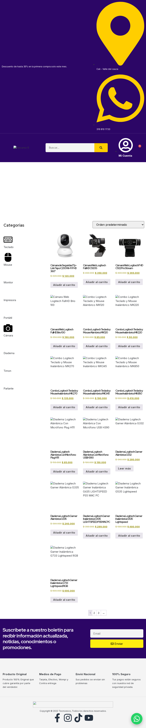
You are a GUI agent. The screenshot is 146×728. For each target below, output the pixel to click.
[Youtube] (88, 717)
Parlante (9, 388)
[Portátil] (8, 310)
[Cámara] (8, 328)
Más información (23, 197)
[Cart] (138, 148)
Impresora (10, 300)
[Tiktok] (78, 717)
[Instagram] (67, 717)
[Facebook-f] (57, 717)
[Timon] (8, 363)
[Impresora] (8, 292)
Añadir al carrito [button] (64, 285)
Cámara (8, 335)
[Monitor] (8, 275)
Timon (7, 370)
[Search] (101, 147)
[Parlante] (8, 381)
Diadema (9, 353)
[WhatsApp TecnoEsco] (137, 719)
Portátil (8, 317)
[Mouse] (8, 257)
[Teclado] (8, 239)
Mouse (8, 264)
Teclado (9, 247)
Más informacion (94, 197)
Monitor (8, 282)
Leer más (124, 468)
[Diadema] (8, 345)
